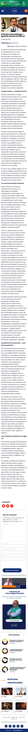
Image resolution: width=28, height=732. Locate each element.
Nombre (5, 543)
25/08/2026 (12, 652)
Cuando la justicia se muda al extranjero (16, 650)
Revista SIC (15, 43)
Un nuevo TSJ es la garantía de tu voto (16, 659)
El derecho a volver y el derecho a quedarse (17, 640)
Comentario (6, 524)
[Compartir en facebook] (3, 506)
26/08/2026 (12, 643)
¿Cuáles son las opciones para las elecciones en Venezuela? (18, 669)
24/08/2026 (12, 661)
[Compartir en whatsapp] (11, 506)
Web (4, 555)
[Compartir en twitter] (7, 506)
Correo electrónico (8, 549)
